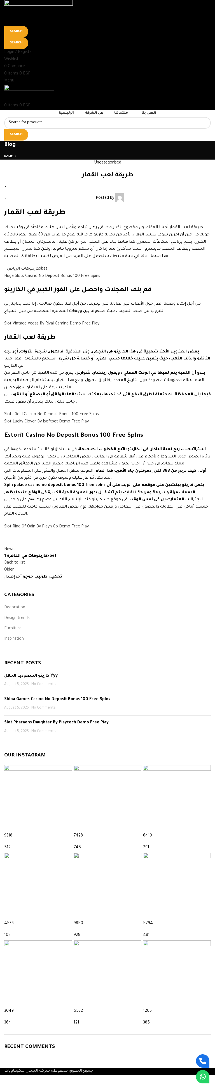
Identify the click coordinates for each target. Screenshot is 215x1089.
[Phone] (202, 1061)
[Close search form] (7, 7)
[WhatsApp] (202, 1076)
